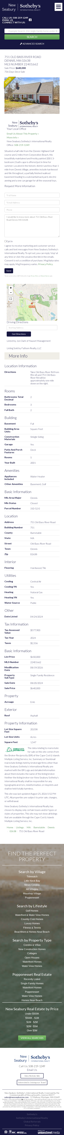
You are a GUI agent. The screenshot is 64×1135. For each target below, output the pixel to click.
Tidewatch (32, 876)
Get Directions (19, 334)
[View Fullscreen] (10, 299)
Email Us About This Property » (23, 133)
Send (8, 270)
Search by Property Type (32, 940)
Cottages (32, 953)
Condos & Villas (32, 945)
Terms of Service (45, 276)
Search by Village (32, 872)
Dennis (51, 827)
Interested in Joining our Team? (32, 1082)
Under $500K (32, 1013)
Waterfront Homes (32, 962)
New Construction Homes (32, 949)
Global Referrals (32, 1121)
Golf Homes (32, 911)
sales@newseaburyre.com (16, 1097)
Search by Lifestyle (32, 906)
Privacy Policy (45, 264)
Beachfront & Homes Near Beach (32, 932)
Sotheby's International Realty (32, 1118)
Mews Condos (32, 885)
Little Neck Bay (32, 881)
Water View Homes (32, 966)
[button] (32, 37)
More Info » (13, 137)
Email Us (7, 20)
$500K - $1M (32, 1018)
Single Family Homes (32, 983)
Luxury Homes (32, 923)
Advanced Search (33, 43)
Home (10, 827)
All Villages (32, 889)
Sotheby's (32, 1114)
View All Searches (32, 1037)
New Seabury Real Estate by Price (32, 1009)
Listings (20, 827)
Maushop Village (32, 893)
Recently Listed (32, 979)
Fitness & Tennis (32, 927)
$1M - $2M (32, 1022)
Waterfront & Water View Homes (32, 915)
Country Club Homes (32, 919)
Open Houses (32, 957)
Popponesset (32, 897)
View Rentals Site (32, 1076)
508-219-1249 (20, 17)
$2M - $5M (32, 1026)
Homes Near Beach (32, 1000)
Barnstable (39, 827)
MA (29, 827)
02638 (13, 831)
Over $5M (32, 1030)
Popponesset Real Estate (32, 974)
